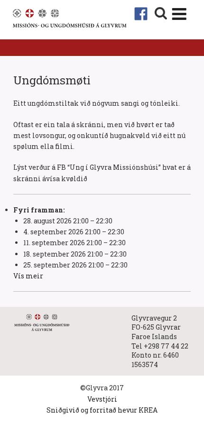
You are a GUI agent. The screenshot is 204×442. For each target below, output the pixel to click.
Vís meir (28, 275)
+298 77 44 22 (166, 345)
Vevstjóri (102, 399)
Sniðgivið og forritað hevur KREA (102, 409)
